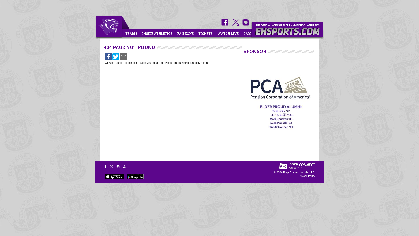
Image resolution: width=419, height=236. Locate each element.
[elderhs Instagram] (244, 24)
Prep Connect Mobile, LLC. (299, 172)
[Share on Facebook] (108, 56)
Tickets (205, 33)
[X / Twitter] (111, 166)
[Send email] (123, 56)
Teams (131, 33)
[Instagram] (118, 166)
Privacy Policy (307, 176)
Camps (249, 33)
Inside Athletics (157, 33)
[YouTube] (124, 166)
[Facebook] (105, 166)
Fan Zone (185, 33)
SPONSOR (255, 51)
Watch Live (228, 33)
